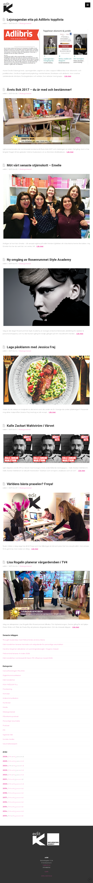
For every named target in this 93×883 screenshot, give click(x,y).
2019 (5, 788)
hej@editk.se (46, 865)
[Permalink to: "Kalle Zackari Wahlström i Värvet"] (46, 448)
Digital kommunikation (12, 675)
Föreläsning (7, 689)
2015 (5, 807)
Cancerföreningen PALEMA (14, 671)
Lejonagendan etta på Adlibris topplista (35, 19)
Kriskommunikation (10, 698)
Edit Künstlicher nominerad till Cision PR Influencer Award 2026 (28, 658)
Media (5, 707)
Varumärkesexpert (10, 744)
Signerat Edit (8, 735)
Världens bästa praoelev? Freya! (30, 484)
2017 (5, 797)
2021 (5, 779)
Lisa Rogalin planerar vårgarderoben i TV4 (37, 562)
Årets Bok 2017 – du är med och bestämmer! (39, 90)
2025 (5, 761)
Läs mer (67, 76)
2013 (5, 816)
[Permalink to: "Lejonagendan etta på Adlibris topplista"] (46, 47)
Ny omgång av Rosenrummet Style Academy (39, 260)
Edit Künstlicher (9, 680)
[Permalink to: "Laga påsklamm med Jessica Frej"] (46, 380)
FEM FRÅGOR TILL (10, 685)
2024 (5, 766)
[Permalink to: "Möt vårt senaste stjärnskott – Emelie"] (46, 206)
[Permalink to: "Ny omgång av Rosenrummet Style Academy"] (46, 297)
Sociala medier (8, 739)
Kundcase (7, 703)
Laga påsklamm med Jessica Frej (31, 347)
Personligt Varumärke (11, 721)
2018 (5, 793)
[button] (87, 4)
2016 (5, 802)
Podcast (6, 725)
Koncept (6, 694)
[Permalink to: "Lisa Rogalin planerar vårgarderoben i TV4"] (46, 595)
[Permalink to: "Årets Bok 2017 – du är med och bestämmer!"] (46, 121)
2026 (5, 757)
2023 (5, 770)
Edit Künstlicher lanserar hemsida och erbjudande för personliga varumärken (33, 644)
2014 (5, 811)
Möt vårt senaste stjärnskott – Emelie (34, 165)
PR (4, 730)
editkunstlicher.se (46, 876)
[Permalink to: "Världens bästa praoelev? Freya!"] (46, 517)
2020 (5, 784)
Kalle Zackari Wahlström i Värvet (30, 426)
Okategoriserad (25, 23)
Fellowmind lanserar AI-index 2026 (16, 653)
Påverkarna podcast (10, 716)
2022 (5, 775)
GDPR (46, 871)
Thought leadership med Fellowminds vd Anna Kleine (24, 640)
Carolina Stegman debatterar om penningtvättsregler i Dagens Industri (31, 649)
